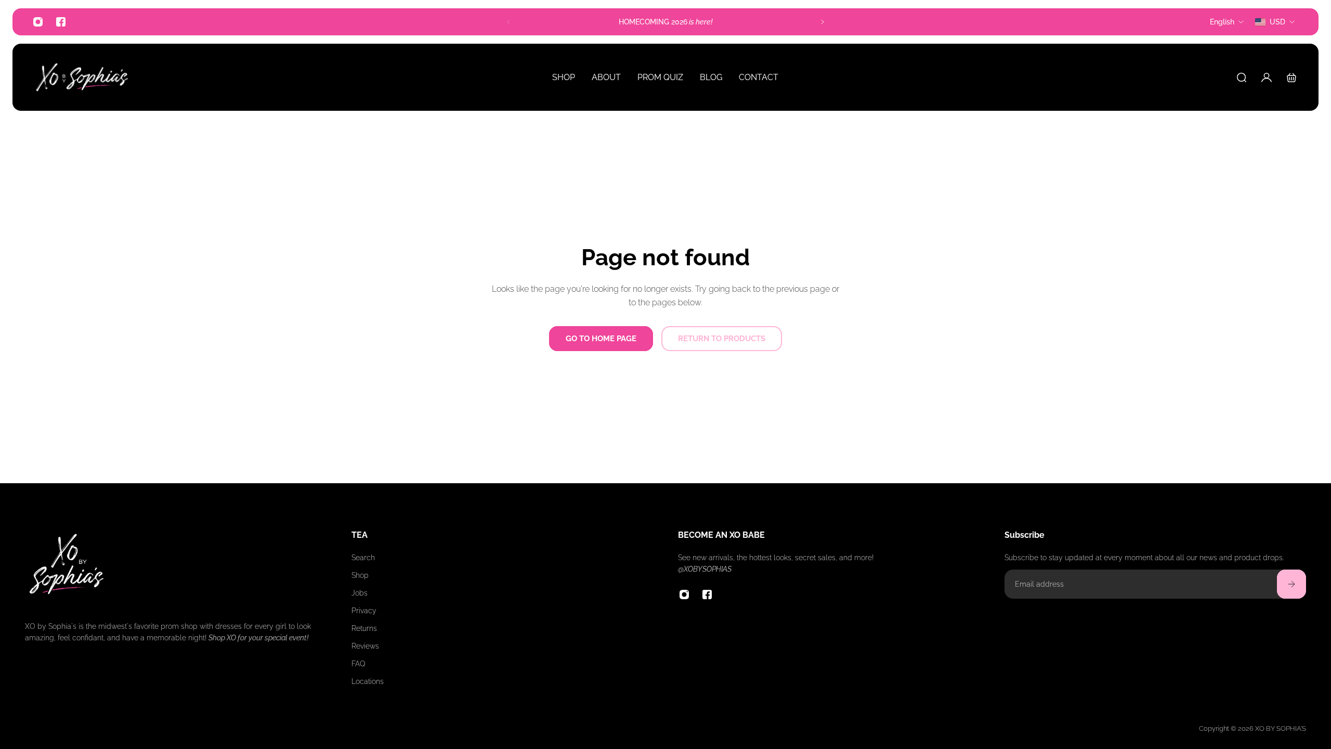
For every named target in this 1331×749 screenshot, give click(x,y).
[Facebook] (60, 21)
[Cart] (1291, 77)
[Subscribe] (1291, 584)
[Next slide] (822, 22)
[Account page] (1266, 77)
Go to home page (601, 338)
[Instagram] (38, 21)
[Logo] (82, 77)
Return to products (721, 338)
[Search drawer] (1241, 77)
